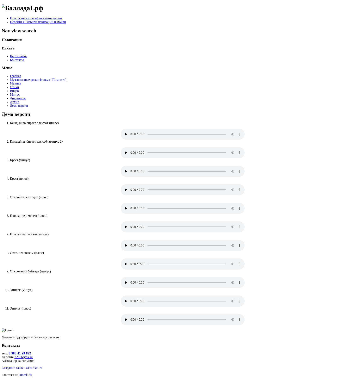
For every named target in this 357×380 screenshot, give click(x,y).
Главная (15, 76)
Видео (14, 91)
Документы (18, 98)
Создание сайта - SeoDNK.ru (22, 367)
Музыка (15, 83)
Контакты (17, 60)
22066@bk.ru (23, 357)
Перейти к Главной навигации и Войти (38, 22)
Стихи (14, 87)
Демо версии (19, 105)
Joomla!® (25, 374)
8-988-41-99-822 (20, 353)
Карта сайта (18, 56)
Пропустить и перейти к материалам (36, 18)
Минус (15, 94)
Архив (14, 102)
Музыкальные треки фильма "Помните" (38, 79)
